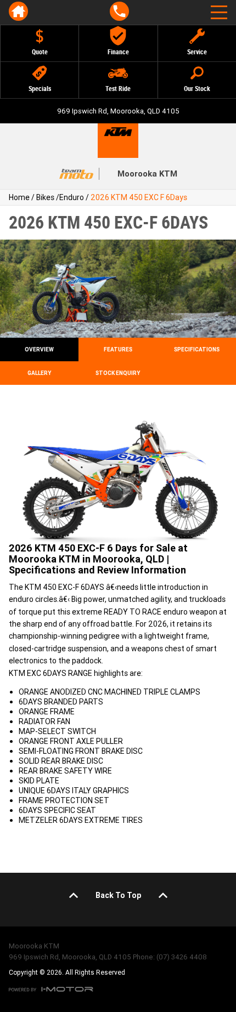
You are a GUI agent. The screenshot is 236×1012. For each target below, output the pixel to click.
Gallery (39, 373)
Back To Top (118, 895)
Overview (39, 349)
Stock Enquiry (117, 373)
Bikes (45, 197)
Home (19, 197)
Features (118, 349)
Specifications (197, 349)
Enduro (71, 197)
